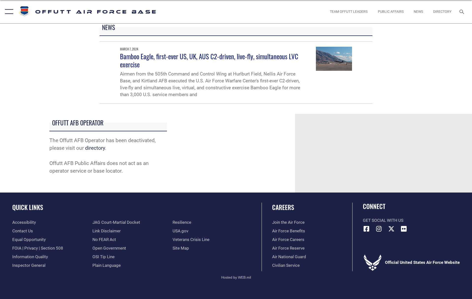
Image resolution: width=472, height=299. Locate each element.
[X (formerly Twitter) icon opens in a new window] (391, 228)
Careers (283, 207)
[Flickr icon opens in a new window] (404, 228)
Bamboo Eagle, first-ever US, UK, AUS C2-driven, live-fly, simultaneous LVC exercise (209, 60)
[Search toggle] (462, 11)
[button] (8, 11)
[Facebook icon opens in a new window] (366, 228)
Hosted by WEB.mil (236, 277)
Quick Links (27, 207)
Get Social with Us (383, 220)
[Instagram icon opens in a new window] (379, 228)
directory (95, 148)
